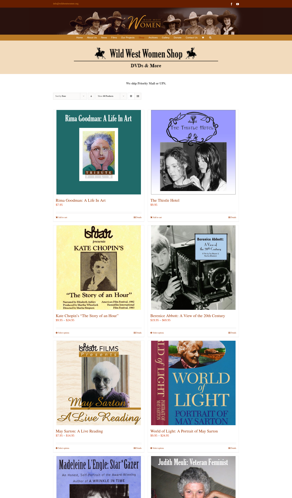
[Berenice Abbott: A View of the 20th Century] (193, 267)
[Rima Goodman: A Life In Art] (98, 152)
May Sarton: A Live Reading (79, 431)
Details (139, 217)
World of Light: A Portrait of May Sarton (184, 431)
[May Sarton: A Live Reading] (98, 383)
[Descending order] (91, 96)
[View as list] (138, 96)
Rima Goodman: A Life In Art (81, 200)
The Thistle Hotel (164, 200)
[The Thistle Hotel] (193, 152)
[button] (210, 37)
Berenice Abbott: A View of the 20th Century (187, 315)
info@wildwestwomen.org (65, 3)
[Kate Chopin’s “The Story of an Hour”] (98, 267)
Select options (63, 333)
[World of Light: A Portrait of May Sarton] (193, 383)
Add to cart (62, 217)
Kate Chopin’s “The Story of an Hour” (87, 315)
